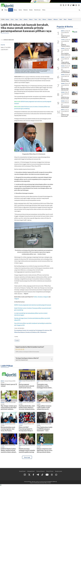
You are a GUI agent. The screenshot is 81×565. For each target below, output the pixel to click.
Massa (30, 19)
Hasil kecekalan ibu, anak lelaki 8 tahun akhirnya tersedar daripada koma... (27, 407)
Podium (50, 19)
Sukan (20, 10)
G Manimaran (43, 332)
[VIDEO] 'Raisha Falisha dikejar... (65, 46)
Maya (6, 10)
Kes (40, 19)
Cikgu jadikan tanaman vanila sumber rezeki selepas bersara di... (44, 407)
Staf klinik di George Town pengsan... (65, 81)
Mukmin (25, 10)
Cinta (12, 19)
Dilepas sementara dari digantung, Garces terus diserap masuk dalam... (44, 450)
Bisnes (44, 19)
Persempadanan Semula (20, 330)
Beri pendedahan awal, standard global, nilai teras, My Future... (8, 428)
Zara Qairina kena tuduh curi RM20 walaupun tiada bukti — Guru (44, 428)
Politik (3, 44)
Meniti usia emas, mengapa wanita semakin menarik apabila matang (27, 450)
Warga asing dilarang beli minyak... (64, 90)
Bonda (7, 19)
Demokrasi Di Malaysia (31, 332)
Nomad (70, 19)
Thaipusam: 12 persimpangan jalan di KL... (65, 72)
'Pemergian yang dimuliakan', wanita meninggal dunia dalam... (44, 386)
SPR (51, 330)
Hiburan (56, 19)
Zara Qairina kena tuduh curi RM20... (65, 55)
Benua (15, 10)
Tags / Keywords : (19, 328)
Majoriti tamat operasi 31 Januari (9, 385)
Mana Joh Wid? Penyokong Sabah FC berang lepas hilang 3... (26, 428)
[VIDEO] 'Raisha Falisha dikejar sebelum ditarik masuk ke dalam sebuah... (9, 450)
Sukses (25, 19)
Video (43, 10)
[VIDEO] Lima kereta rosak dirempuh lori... (65, 98)
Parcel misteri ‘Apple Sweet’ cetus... (65, 107)
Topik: (16, 336)
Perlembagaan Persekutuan (42, 330)
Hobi (60, 19)
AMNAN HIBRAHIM (8, 39)
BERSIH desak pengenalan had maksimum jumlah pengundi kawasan (32, 305)
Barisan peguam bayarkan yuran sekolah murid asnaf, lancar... (26, 386)
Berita (10, 10)
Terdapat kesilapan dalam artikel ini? (27, 358)
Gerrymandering (31, 330)
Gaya (16, 19)
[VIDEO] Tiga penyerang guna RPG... (65, 116)
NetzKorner (37, 10)
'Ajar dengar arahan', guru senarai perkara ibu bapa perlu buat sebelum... (9, 407)
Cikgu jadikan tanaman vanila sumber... (65, 63)
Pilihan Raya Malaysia (19, 332)
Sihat (65, 19)
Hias (21, 19)
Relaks (31, 10)
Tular (35, 19)
